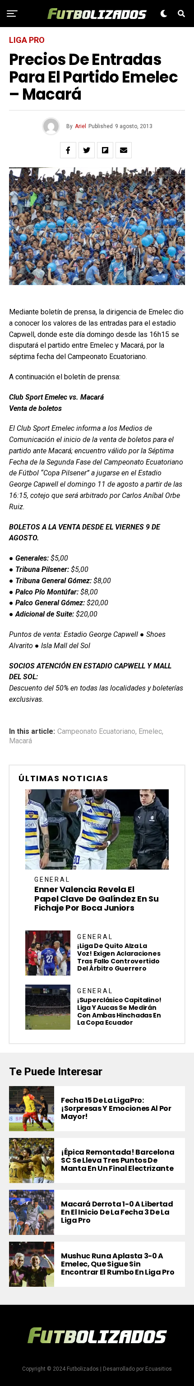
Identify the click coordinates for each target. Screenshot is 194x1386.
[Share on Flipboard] (105, 150)
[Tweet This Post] (87, 150)
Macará (20, 741)
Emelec (150, 731)
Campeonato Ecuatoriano (96, 731)
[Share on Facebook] (68, 150)
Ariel (80, 126)
